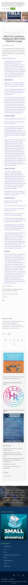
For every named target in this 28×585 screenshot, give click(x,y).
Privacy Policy (4, 579)
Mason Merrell (17, 32)
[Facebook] (19, 575)
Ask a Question (7, 546)
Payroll (19, 33)
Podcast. (16, 328)
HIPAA (5, 557)
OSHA (5, 563)
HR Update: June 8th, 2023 (9, 464)
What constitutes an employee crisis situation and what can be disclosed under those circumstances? (13, 460)
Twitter (20, 324)
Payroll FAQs (7, 566)
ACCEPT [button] (12, 8)
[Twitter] (14, 575)
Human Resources (13, 33)
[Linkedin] (23, 575)
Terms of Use (12, 579)
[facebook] (10, 340)
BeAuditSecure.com (6, 324)
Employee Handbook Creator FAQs (12, 555)
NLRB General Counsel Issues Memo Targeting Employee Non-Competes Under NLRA (13, 454)
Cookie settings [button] (5, 8)
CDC (5, 549)
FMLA (9, 334)
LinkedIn (14, 326)
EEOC (5, 552)
